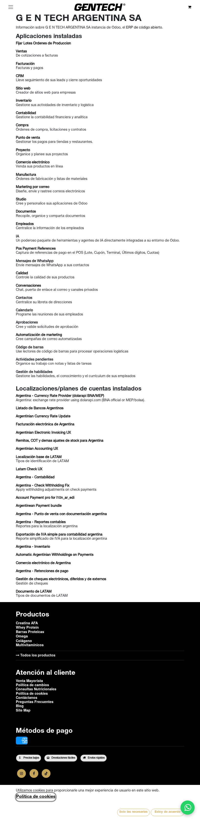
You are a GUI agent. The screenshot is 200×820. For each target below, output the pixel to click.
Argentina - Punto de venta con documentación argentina (61, 514)
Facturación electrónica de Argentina (45, 424)
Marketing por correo (32, 187)
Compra (22, 125)
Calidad (22, 273)
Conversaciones (28, 286)
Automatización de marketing (39, 335)
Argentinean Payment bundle (39, 506)
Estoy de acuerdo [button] (167, 812)
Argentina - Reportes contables (41, 522)
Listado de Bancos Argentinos (39, 408)
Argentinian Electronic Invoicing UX (43, 433)
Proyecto (23, 150)
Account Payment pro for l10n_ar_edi (45, 498)
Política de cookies (35, 797)
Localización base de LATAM (39, 457)
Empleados (25, 224)
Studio (21, 199)
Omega (22, 636)
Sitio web (23, 88)
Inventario (23, 101)
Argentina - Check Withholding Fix (42, 486)
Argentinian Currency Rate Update (43, 416)
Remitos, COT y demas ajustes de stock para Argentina (59, 441)
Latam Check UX (29, 469)
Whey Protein (27, 627)
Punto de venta (28, 138)
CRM (20, 76)
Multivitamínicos (30, 644)
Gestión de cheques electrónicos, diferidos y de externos (61, 579)
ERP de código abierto (144, 27)
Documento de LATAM (34, 592)
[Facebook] (34, 773)
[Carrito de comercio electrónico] (189, 7)
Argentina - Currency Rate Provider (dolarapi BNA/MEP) (60, 396)
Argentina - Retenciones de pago (42, 571)
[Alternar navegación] (11, 7)
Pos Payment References (36, 249)
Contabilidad (26, 113)
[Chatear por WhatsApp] (187, 807)
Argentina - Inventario (33, 547)
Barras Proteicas (30, 631)
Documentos (26, 212)
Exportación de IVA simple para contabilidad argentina (59, 535)
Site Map (23, 710)
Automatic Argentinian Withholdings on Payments (54, 555)
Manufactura (26, 175)
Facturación (25, 64)
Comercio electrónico (33, 162)
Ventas (21, 51)
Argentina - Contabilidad (35, 477)
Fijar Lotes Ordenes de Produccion (43, 43)
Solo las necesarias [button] (133, 812)
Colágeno (24, 640)
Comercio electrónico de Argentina (43, 563)
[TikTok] (46, 773)
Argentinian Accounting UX (37, 449)
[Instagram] (21, 773)
